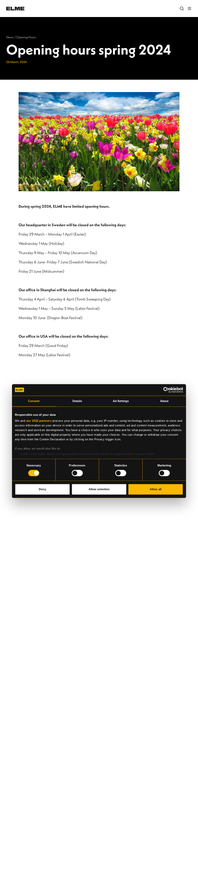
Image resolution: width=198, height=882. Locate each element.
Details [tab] (77, 401)
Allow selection (99, 489)
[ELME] (15, 8)
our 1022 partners (39, 420)
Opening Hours (26, 37)
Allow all (155, 489)
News (10, 37)
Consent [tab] (34, 401)
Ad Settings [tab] (121, 401)
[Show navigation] (189, 8)
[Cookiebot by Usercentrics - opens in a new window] (166, 390)
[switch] (77, 473)
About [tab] (164, 401)
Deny (42, 489)
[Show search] (181, 8)
